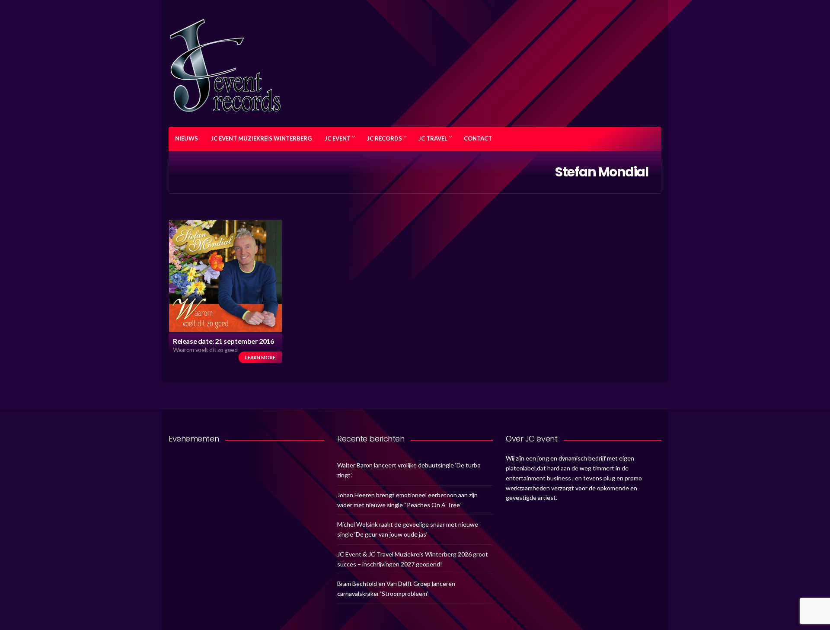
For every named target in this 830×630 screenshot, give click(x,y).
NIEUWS (186, 138)
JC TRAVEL (432, 138)
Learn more (260, 357)
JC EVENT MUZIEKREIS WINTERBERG (261, 138)
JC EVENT (338, 138)
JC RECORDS (384, 138)
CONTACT (478, 138)
